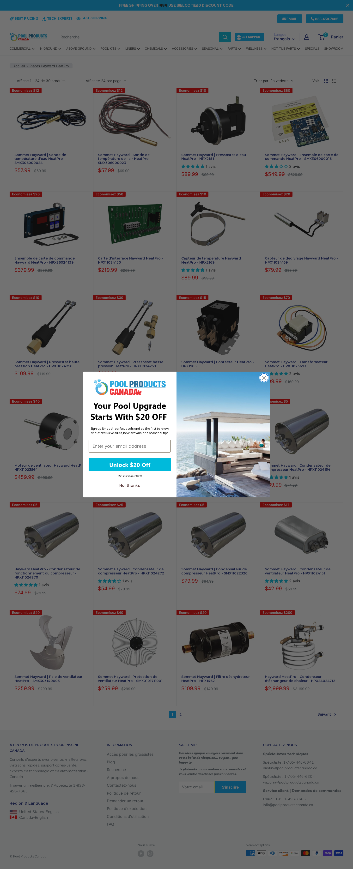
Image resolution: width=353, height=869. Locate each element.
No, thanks (129, 485)
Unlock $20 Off (129, 464)
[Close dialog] (264, 378)
